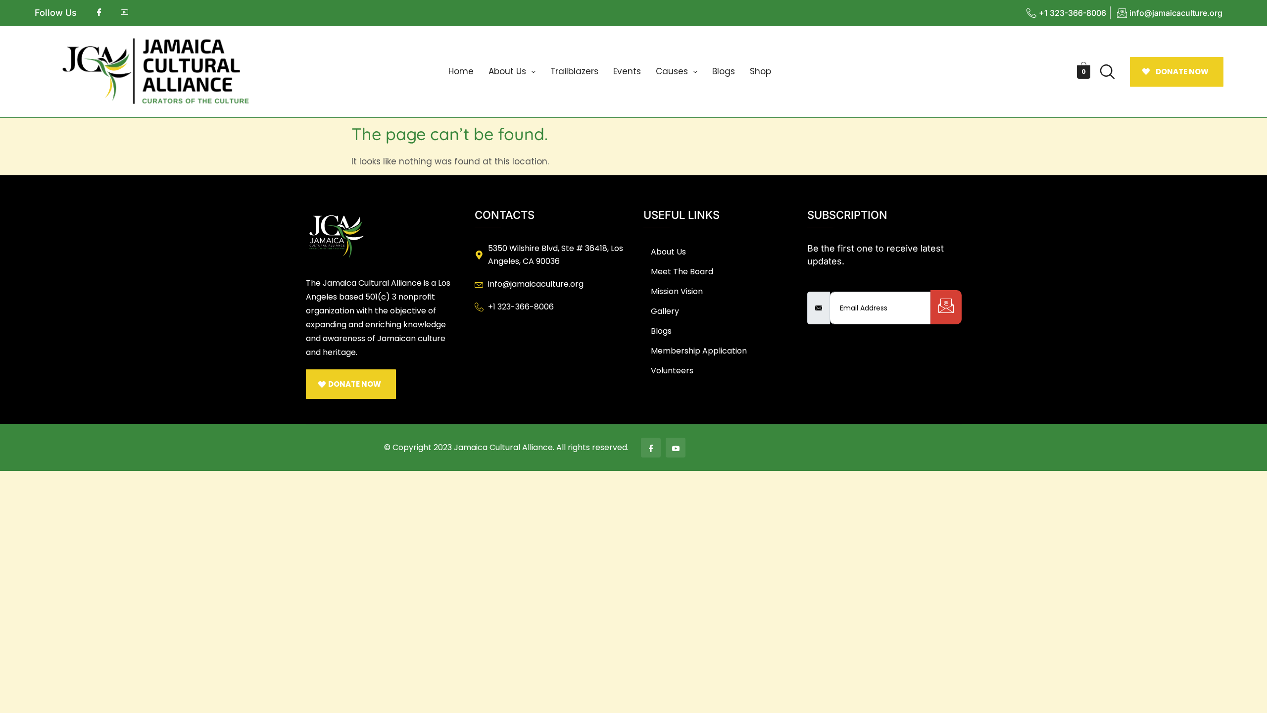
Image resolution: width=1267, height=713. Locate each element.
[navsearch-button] (1108, 72)
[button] (512, 71)
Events (627, 71)
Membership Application (699, 350)
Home (461, 71)
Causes (672, 71)
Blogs (723, 71)
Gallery (665, 311)
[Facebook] (651, 448)
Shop (760, 71)
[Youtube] (675, 448)
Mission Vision (677, 291)
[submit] (946, 307)
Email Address (837, 283)
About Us (507, 71)
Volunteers (672, 370)
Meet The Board (682, 271)
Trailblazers (574, 71)
